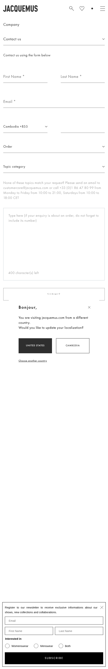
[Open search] (71, 8)
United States (35, 345)
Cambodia (73, 345)
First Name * (11, 67)
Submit (54, 294)
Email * (7, 92)
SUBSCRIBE (54, 658)
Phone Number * (13, 117)
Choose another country (33, 360)
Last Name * (68, 67)
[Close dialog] (101, 607)
